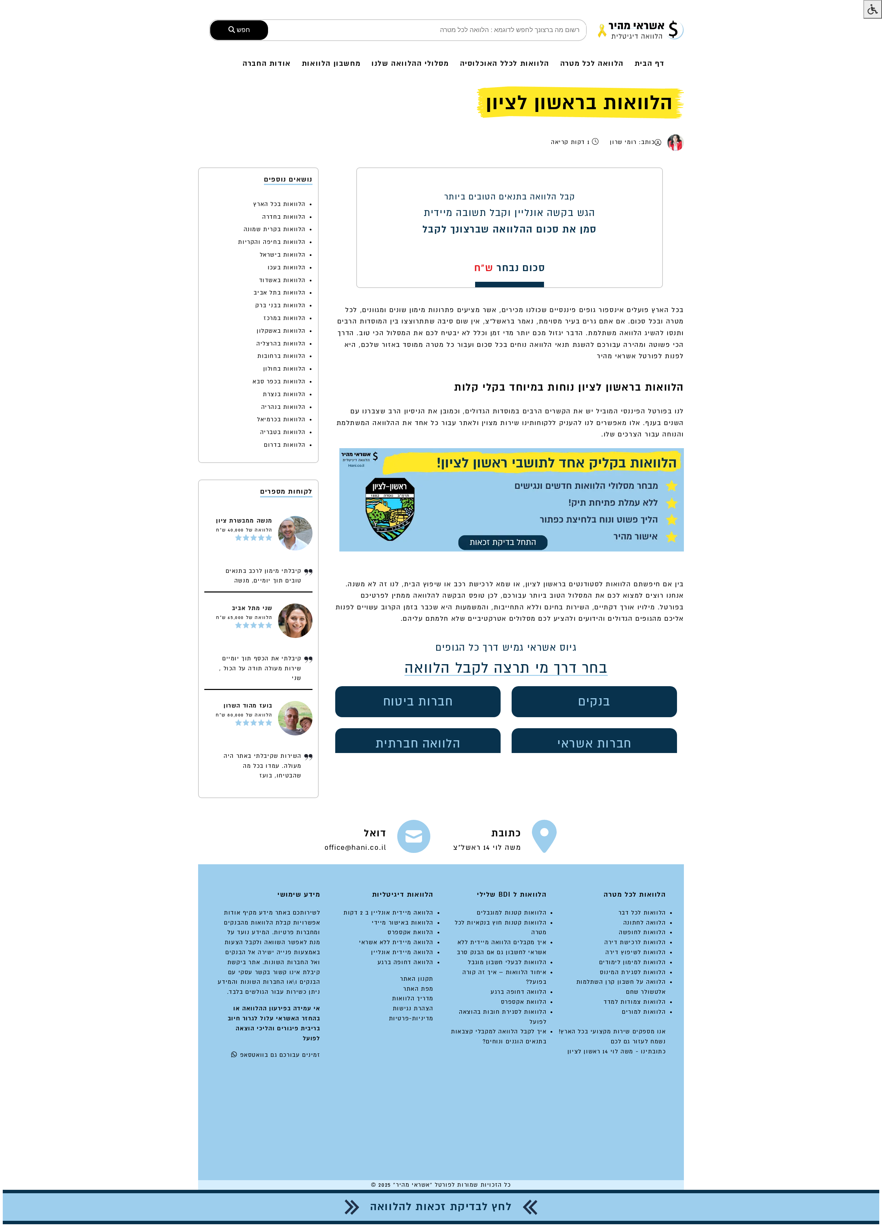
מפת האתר (418, 988)
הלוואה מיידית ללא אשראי (396, 942)
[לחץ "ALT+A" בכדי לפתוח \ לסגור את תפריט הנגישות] (872, 9)
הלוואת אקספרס (524, 1002)
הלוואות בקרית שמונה (275, 229)
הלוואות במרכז (285, 318)
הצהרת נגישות (413, 1008)
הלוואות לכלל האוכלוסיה (504, 63)
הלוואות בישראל (283, 254)
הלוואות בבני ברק (280, 305)
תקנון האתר (416, 978)
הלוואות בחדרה (284, 216)
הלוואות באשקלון (281, 330)
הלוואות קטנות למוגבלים (511, 912)
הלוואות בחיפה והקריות (272, 242)
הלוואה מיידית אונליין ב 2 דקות (388, 912)
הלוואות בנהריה (283, 407)
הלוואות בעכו (287, 267)
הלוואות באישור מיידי (402, 922)
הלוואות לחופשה (642, 932)
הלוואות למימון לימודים (632, 962)
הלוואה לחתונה (644, 922)
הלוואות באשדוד (282, 280)
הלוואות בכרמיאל (281, 419)
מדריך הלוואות (412, 998)
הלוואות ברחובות (281, 356)
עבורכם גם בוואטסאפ (269, 1055)
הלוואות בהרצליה (281, 343)
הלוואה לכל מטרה (592, 63)
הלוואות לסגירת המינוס (633, 972)
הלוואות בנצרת (284, 394)
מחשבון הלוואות (331, 63)
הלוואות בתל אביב (280, 292)
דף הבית (650, 63)
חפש (242, 29)
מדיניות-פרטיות (411, 1018)
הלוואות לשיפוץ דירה (635, 952)
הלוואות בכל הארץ (279, 204)
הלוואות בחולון (284, 368)
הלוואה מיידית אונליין (402, 952)
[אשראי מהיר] (641, 29)
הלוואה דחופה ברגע (518, 992)
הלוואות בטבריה (283, 432)
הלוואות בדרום (285, 444)
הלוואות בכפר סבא (279, 381)
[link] (505, 839)
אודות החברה (267, 63)
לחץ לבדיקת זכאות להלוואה (441, 1207)
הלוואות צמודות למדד (635, 1002)
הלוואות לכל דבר (642, 912)
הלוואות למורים (644, 1011)
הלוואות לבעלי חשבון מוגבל (507, 962)
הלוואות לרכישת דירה (635, 942)
